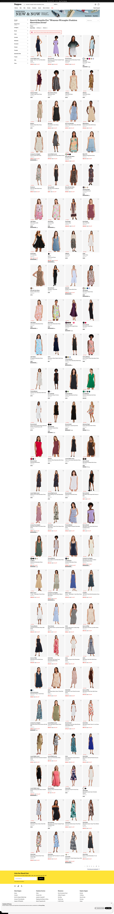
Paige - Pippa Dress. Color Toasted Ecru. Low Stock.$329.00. (91, 246)
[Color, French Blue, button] (70, 357)
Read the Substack (63, 1)
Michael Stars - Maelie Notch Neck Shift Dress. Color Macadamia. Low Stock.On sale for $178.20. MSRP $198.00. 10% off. (91, 114)
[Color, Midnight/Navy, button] (51, 424)
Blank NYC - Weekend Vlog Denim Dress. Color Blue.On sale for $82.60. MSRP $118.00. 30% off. (91, 146)
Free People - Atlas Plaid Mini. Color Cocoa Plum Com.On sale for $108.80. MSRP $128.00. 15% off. (91, 213)
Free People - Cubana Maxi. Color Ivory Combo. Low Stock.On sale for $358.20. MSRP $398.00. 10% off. (73, 213)
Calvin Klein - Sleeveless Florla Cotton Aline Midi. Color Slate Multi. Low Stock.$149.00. (38, 814)
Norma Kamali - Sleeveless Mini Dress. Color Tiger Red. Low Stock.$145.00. (38, 451)
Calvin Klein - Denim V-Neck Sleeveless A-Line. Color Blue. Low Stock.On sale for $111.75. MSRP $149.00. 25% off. (91, 847)
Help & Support (96, 8)
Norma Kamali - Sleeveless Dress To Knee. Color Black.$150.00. (56, 383)
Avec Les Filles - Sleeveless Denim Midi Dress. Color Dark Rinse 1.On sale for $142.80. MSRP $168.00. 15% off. (38, 650)
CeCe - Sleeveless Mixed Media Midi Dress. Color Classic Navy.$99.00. (56, 349)
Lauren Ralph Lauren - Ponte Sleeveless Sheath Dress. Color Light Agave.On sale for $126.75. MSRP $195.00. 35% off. (56, 715)
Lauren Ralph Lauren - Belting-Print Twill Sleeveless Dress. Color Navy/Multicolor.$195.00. (38, 485)
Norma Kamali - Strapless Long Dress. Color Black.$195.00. (56, 281)
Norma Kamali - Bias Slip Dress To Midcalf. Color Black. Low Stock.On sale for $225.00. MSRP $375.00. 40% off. (56, 180)
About (15, 893)
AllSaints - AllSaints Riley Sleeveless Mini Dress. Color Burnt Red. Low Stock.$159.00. (56, 451)
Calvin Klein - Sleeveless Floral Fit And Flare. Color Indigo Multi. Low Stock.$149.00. (73, 781)
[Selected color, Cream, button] (84, 788)
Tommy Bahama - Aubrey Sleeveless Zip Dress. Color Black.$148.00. (73, 383)
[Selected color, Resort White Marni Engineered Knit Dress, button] (84, 288)
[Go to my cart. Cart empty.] (98, 4)
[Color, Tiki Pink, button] (86, 59)
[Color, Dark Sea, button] (89, 392)
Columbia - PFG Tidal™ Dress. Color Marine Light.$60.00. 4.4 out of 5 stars (91, 51)
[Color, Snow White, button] (51, 392)
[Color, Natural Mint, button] (68, 392)
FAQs (37, 893)
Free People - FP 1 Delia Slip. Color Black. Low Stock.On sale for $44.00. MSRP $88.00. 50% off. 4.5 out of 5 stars (38, 246)
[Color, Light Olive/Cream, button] (66, 855)
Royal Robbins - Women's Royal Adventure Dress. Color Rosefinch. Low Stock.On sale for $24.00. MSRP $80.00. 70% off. (56, 781)
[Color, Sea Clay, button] (68, 357)
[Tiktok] (18, 886)
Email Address (18, 878)
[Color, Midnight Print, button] (35, 559)
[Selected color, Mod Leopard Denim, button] (31, 288)
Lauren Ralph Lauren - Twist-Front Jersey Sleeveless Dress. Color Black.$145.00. (73, 451)
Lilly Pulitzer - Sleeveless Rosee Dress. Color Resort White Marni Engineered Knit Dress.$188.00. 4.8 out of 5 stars (91, 281)
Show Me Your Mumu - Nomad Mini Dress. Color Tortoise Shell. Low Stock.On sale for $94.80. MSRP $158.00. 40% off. (73, 180)
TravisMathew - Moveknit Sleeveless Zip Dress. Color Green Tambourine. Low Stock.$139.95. (91, 383)
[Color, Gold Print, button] (37, 559)
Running (81, 899)
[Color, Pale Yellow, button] (86, 187)
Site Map (60, 897)
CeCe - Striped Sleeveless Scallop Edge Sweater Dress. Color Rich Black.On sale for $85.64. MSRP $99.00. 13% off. (73, 618)
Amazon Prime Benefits (19, 899)
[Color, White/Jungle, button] (33, 690)
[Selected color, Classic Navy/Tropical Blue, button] (31, 690)
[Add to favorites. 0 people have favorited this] (46, 36)
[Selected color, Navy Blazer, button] (66, 559)
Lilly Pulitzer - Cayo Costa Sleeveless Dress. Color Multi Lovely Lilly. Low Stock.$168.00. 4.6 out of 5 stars (56, 315)
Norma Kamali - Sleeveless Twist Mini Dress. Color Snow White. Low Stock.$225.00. (73, 485)
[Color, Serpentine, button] (91, 59)
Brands (81, 893)
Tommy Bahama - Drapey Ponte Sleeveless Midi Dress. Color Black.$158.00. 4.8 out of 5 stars (73, 349)
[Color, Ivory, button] (72, 323)
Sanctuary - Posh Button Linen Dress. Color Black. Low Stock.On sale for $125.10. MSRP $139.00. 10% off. (56, 114)
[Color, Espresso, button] (70, 323)
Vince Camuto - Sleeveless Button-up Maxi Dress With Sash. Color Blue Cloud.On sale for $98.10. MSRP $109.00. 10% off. (56, 618)
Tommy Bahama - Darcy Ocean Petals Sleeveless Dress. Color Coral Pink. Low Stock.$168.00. (91, 349)
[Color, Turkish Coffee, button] (87, 392)
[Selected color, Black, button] (84, 323)
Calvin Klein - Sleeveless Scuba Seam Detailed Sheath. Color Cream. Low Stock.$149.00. (91, 781)
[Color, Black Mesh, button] (70, 154)
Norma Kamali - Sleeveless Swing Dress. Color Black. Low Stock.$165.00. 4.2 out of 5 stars (56, 417)
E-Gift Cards (60, 901)
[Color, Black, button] (87, 59)
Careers (16, 895)
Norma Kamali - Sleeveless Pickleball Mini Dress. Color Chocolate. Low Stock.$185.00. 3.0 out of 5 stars (91, 451)
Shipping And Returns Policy (42, 899)
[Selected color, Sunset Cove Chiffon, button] (66, 154)
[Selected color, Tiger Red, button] (31, 459)
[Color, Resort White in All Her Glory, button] (89, 288)
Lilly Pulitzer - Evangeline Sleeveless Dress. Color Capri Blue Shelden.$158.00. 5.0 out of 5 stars (38, 349)
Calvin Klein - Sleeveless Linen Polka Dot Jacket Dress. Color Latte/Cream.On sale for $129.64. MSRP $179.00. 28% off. (73, 682)
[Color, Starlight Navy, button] (87, 288)
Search (55, 4)
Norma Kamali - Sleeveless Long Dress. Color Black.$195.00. (91, 315)
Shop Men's (95, 15)
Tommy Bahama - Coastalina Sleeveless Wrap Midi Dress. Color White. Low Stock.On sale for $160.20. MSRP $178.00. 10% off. (38, 618)
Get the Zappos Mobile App (20, 897)
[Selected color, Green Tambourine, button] (84, 392)
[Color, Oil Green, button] (68, 559)
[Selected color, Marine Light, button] (84, 59)
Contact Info (38, 895)
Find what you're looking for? (92, 869)
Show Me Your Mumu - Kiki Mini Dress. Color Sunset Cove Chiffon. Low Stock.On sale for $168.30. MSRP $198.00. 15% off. (73, 146)
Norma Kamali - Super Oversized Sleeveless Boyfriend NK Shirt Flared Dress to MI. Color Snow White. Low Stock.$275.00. (38, 417)
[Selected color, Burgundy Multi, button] (84, 187)
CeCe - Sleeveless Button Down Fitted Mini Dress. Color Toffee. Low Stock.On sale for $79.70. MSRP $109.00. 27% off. (56, 682)
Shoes (81, 901)
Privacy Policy (42, 905)
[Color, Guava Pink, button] (89, 59)
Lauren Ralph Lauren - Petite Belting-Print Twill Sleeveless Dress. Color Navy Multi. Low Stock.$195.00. (56, 485)
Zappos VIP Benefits (18, 901)
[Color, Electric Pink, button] (74, 323)
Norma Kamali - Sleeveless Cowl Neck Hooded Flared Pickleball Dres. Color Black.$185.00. (56, 814)
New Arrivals (82, 897)
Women (44, 27)
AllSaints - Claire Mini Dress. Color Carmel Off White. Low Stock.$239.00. (73, 83)
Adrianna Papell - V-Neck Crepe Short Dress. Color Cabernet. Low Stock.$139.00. (38, 83)
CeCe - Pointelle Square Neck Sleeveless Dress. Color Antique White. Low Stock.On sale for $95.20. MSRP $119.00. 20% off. (73, 650)
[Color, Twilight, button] (93, 59)
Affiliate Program (61, 895)
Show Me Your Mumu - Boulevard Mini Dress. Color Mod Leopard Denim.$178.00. (38, 281)
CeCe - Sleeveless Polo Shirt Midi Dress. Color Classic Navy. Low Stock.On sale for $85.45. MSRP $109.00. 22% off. (91, 650)
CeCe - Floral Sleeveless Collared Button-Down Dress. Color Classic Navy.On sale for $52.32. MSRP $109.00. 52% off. (73, 748)
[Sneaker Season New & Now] (57, 13)
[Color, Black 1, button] (33, 459)
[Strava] (21, 886)
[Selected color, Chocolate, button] (84, 459)
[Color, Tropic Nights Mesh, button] (68, 154)
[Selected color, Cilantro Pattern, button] (31, 559)
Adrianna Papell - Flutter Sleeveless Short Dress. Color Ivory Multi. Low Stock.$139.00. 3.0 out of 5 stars (91, 417)
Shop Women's (88, 15)
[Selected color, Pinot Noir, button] (66, 323)
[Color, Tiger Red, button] (86, 323)
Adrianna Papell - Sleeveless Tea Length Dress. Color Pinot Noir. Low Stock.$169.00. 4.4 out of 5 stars (73, 315)
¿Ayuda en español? (40, 897)
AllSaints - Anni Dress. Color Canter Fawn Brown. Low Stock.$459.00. (73, 246)
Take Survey (60, 899)
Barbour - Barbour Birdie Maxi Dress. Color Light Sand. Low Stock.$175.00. (38, 114)
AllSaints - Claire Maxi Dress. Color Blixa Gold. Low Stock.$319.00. (91, 83)
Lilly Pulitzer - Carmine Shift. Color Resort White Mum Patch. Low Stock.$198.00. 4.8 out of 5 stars (56, 213)
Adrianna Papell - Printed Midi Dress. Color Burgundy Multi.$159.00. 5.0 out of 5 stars (91, 180)
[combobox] (38, 4)
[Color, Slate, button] (86, 392)
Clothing (38, 27)
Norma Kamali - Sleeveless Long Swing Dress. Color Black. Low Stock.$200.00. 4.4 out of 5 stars (73, 417)
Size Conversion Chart (63, 893)
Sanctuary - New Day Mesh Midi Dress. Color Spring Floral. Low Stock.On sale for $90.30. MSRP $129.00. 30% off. (38, 180)
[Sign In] (95, 4)
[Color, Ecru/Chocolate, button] (87, 187)
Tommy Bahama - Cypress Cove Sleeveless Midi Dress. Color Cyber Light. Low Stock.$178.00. (38, 383)
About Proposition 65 (40, 901)
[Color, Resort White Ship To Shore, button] (86, 288)
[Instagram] (15, 886)
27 (96, 866)
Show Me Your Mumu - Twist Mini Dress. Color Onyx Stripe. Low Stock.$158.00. (56, 83)
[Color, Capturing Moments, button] (49, 254)
